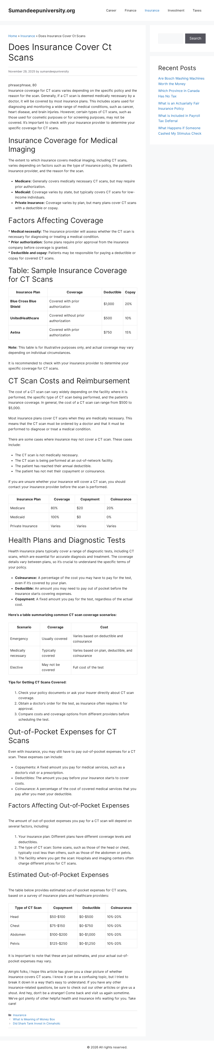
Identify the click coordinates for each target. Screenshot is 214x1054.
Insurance (152, 10)
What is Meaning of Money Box (34, 1019)
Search (195, 38)
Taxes (197, 10)
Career (111, 10)
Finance (130, 10)
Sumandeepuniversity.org (41, 10)
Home (12, 36)
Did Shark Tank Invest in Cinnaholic (36, 1023)
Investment (176, 10)
